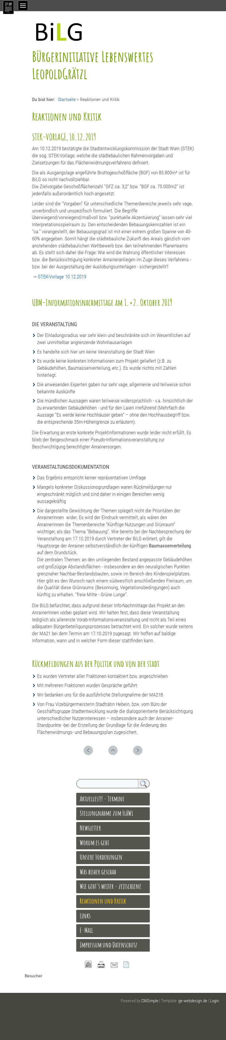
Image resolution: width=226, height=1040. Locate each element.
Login (214, 1000)
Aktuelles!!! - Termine (103, 798)
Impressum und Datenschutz (108, 944)
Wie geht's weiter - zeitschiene (110, 886)
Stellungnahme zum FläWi (106, 813)
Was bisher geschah (98, 871)
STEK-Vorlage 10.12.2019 (61, 277)
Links (85, 915)
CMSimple (149, 1000)
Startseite (67, 99)
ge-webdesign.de (192, 1000)
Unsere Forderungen (101, 857)
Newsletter (90, 827)
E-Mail (86, 930)
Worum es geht (94, 842)
